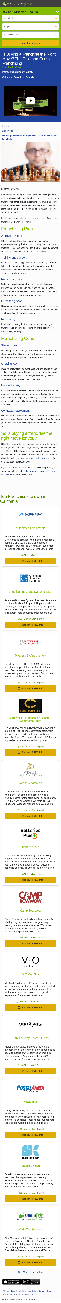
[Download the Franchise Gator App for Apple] (11, 1282)
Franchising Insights (18, 1291)
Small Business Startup (35, 1291)
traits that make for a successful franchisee (31, 458)
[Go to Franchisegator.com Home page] (17, 3)
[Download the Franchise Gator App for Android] (30, 1282)
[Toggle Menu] (55, 4)
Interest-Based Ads (10, 1294)
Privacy (48, 1291)
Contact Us (29, 1294)
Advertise (6, 1291)
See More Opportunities (30, 1272)
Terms (20, 1294)
